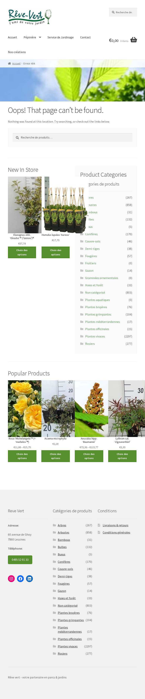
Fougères (91, 256)
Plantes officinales (97, 329)
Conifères (91, 234)
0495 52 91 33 (20, 559)
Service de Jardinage (61, 37)
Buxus (89, 227)
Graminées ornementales (101, 278)
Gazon (89, 270)
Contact (85, 37)
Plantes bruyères (96, 307)
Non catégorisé (95, 292)
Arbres (89, 197)
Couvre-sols (92, 241)
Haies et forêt (94, 285)
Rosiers (90, 344)
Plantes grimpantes (98, 314)
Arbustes (91, 205)
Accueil (12, 37)
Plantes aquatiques (97, 300)
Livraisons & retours (115, 525)
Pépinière (30, 37)
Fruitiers (90, 263)
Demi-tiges (92, 249)
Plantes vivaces (95, 336)
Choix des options (22, 252)
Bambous (91, 212)
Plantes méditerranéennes (102, 322)
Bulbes (89, 219)
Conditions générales (116, 532)
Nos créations (17, 52)
